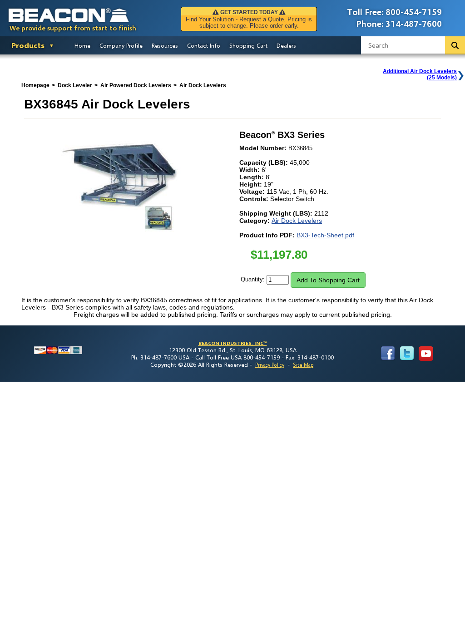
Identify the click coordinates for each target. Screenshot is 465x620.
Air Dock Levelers (297, 220)
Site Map (303, 365)
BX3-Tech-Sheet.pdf (325, 235)
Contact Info (203, 45)
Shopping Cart (248, 45)
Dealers (286, 45)
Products (28, 45)
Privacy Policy (269, 365)
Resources (165, 45)
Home (82, 45)
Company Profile (121, 45)
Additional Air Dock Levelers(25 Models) (420, 74)
